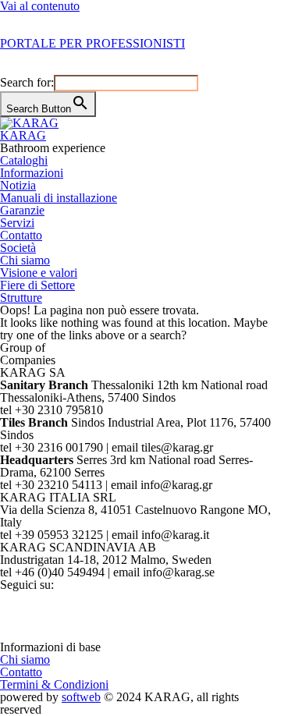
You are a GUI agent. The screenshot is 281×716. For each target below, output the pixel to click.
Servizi (17, 222)
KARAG (23, 135)
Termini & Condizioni (54, 684)
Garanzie (22, 210)
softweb (81, 697)
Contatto (21, 235)
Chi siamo (25, 260)
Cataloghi (24, 160)
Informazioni (31, 172)
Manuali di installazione (58, 197)
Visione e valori (38, 272)
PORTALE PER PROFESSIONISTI (92, 43)
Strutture (21, 297)
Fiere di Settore (37, 285)
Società (18, 247)
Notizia (18, 185)
